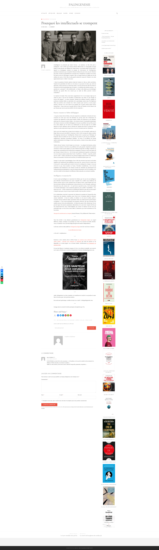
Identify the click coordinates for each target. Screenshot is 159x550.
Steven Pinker (88, 320)
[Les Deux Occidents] (109, 406)
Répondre (94, 357)
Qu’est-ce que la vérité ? (106, 48)
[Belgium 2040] (109, 315)
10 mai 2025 (44, 26)
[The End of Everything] (109, 428)
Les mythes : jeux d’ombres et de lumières (108, 41)
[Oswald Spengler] (109, 270)
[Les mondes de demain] (109, 451)
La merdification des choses (74, 230)
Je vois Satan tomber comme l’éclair (109, 45)
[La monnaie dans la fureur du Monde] (109, 155)
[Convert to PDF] (71, 315)
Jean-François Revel (62, 320)
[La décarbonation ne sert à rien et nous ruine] (109, 225)
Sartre (77, 320)
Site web (80, 395)
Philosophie (46, 19)
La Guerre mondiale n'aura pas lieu (69, 535)
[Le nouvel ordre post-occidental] (109, 383)
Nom (42, 395)
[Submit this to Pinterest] (66, 315)
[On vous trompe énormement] (109, 518)
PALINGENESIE (79, 5)
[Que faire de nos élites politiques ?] (109, 179)
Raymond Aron (71, 320)
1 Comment (52, 26)
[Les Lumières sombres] (109, 360)
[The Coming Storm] (109, 86)
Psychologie (53, 19)
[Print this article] (68, 315)
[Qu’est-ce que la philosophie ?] (109, 496)
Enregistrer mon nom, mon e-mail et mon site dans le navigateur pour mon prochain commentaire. (65, 400)
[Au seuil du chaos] (109, 64)
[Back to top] (155, 546)
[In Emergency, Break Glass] (109, 473)
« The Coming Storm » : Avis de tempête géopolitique (108, 37)
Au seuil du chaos (105, 33)
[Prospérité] (109, 201)
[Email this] (2, 277)
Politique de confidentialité (85, 548)
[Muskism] (109, 247)
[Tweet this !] (61, 315)
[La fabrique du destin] (109, 292)
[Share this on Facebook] (58, 315)
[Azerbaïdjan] (109, 131)
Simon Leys (82, 320)
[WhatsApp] (2, 282)
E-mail (61, 395)
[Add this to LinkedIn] (63, 315)
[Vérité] (109, 109)
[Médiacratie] (109, 337)
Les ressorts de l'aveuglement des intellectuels (91, 535)
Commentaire (44, 379)
